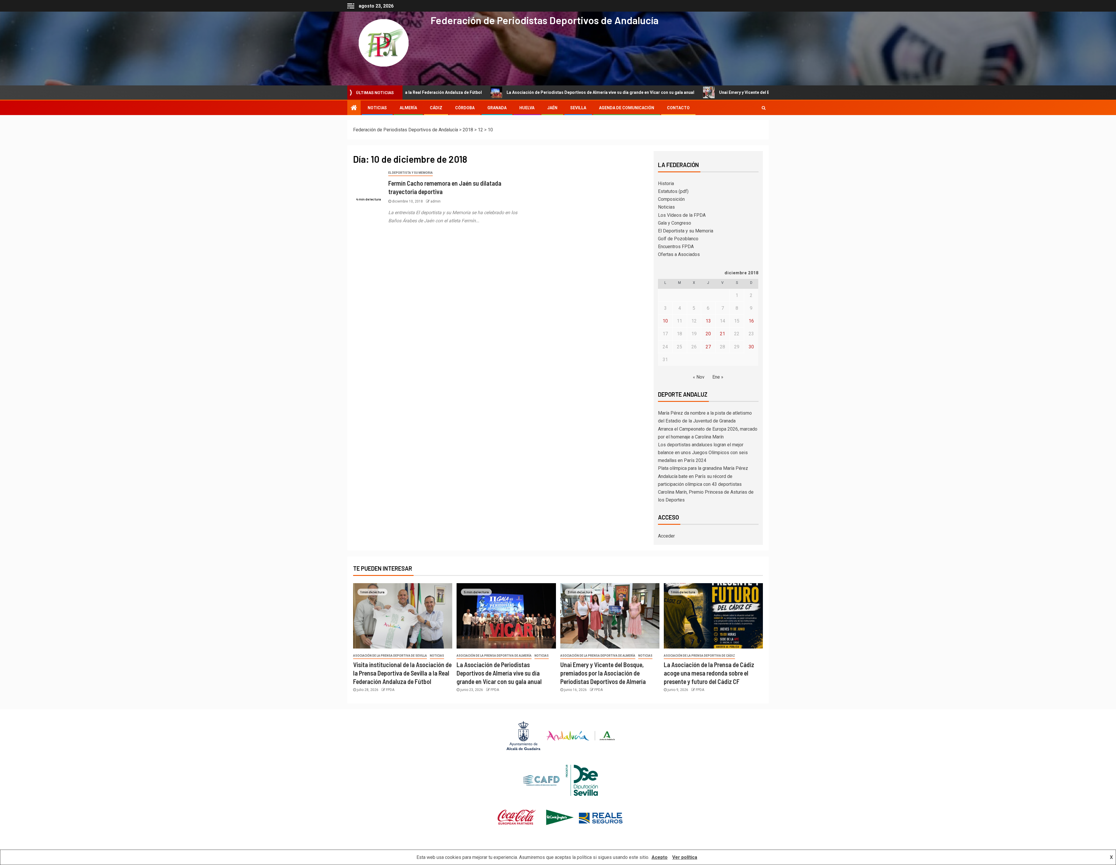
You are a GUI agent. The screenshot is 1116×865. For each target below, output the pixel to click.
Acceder (666, 536)
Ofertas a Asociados (679, 254)
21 (722, 333)
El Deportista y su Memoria (410, 172)
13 (708, 321)
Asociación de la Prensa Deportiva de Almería (494, 655)
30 (751, 347)
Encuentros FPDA (676, 246)
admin (435, 201)
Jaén (552, 107)
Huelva (526, 107)
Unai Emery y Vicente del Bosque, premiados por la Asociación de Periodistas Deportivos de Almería (740, 92)
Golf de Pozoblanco (678, 238)
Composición (671, 199)
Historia (666, 183)
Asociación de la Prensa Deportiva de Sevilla (390, 655)
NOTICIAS (377, 107)
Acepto (660, 857)
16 (751, 321)
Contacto (678, 107)
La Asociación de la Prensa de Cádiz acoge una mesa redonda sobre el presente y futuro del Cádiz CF (709, 673)
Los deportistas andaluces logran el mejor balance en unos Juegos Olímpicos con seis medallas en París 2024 (703, 452)
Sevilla (578, 107)
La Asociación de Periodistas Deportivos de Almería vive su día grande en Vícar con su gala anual (524, 92)
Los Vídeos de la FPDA (682, 215)
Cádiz (436, 107)
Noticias (666, 207)
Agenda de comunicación (626, 107)
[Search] (763, 107)
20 (708, 333)
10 (665, 321)
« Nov (698, 377)
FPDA (390, 690)
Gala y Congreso (674, 223)
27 (708, 347)
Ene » (717, 377)
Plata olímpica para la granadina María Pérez (703, 468)
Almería (408, 107)
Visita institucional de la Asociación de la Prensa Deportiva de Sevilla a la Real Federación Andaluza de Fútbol (402, 673)
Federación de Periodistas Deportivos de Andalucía (544, 20)
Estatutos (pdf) (673, 191)
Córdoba (465, 107)
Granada (497, 107)
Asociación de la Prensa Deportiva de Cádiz (699, 655)
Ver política (684, 857)
